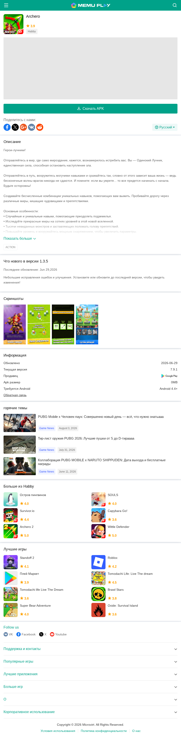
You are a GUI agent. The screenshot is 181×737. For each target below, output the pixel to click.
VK (11, 634)
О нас (136, 731)
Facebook (29, 634)
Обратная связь (15, 395)
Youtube (61, 634)
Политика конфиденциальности (104, 731)
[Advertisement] (90, 68)
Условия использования (58, 731)
